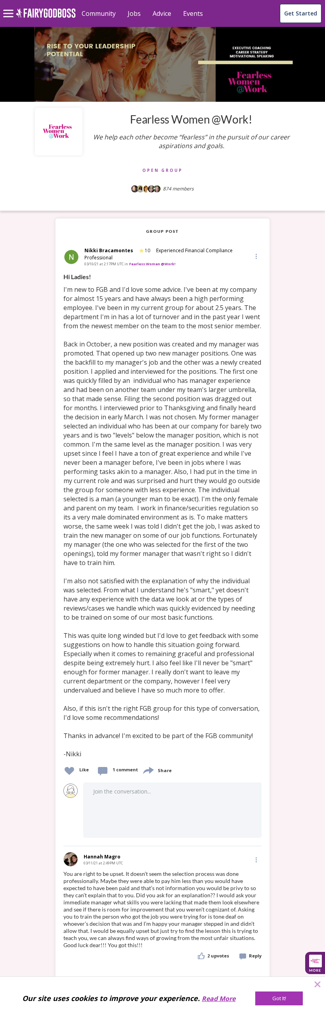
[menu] (9, 7)
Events (193, 13)
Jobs (134, 13)
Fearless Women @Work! (152, 263)
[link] (162, 516)
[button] (256, 256)
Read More (218, 998)
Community (99, 13)
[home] (46, 17)
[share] (148, 769)
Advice (162, 13)
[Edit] (255, 256)
